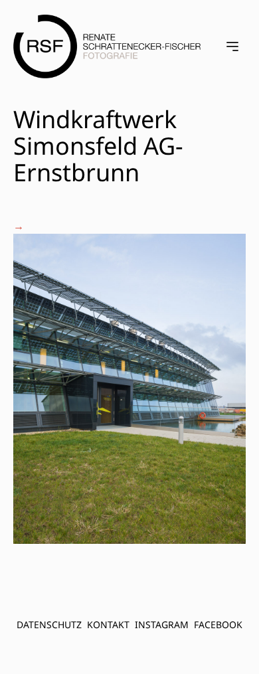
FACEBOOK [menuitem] (218, 624)
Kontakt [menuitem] (108, 624)
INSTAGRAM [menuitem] (162, 624)
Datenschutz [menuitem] (49, 624)
